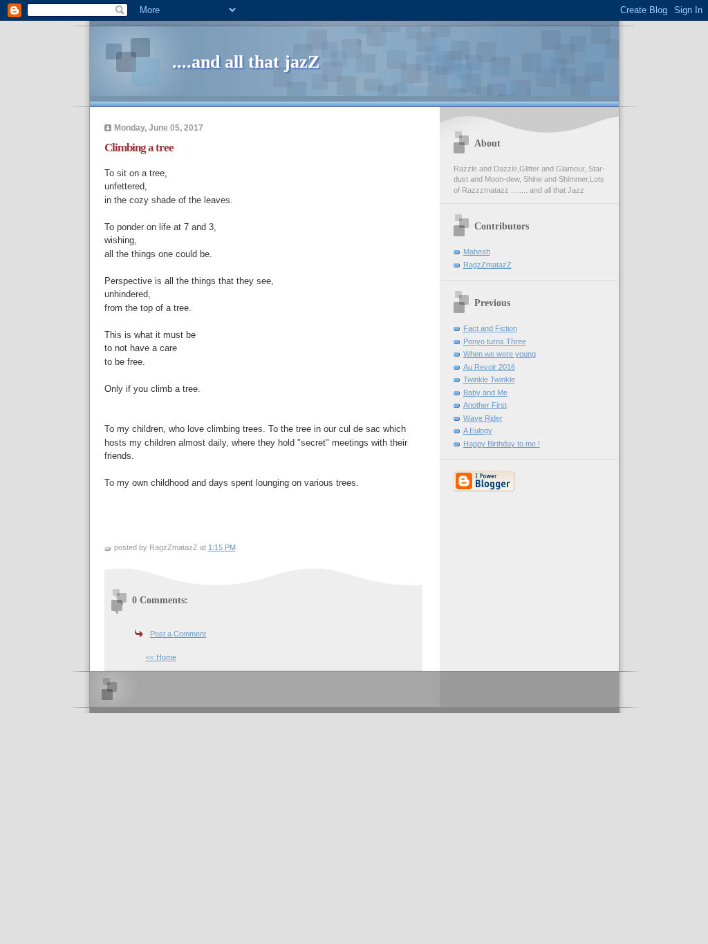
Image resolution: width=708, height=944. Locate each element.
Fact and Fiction (490, 328)
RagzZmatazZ (487, 265)
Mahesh (476, 251)
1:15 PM (222, 547)
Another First (485, 405)
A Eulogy (477, 430)
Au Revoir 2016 (489, 367)
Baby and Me (485, 392)
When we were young (499, 354)
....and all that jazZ (245, 62)
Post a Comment (178, 634)
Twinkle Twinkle (489, 379)
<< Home (161, 657)
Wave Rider (483, 418)
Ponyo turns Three (494, 341)
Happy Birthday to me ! (501, 444)
